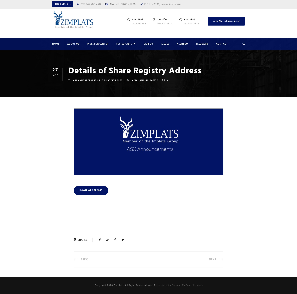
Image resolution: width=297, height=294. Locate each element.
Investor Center (97, 44)
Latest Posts (114, 80)
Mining (144, 80)
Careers (149, 44)
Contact (222, 44)
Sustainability (126, 44)
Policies (198, 285)
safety (154, 80)
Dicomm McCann (181, 285)
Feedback (202, 44)
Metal (135, 80)
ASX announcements (85, 80)
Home (55, 44)
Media (165, 44)
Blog (102, 80)
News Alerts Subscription (226, 21)
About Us (73, 44)
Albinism (182, 44)
